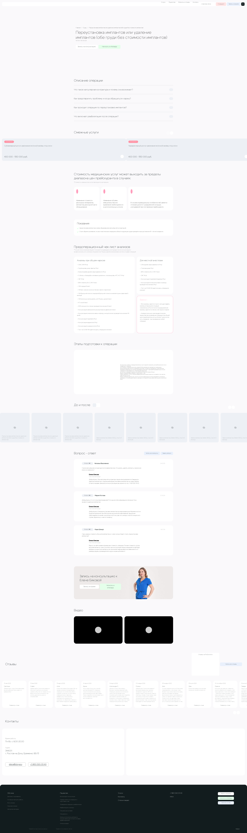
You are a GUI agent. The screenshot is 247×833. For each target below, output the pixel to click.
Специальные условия (66, 810)
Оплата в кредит (64, 823)
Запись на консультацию (87, 46)
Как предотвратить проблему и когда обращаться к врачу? (102, 99)
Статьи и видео (123, 800)
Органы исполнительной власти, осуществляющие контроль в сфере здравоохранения (70, 819)
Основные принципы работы (15, 799)
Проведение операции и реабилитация (70, 804)
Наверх (238, 829)
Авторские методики (13, 809)
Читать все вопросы (152, 453)
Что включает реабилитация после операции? (96, 116)
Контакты (195, 2)
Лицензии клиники (12, 806)
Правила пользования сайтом (64, 829)
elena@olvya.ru (15, 764)
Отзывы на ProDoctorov (205, 654)
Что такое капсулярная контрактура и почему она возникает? (103, 90)
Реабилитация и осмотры (67, 807)
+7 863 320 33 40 (206, 4)
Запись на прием (234, 4)
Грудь (85, 27)
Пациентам (172, 2)
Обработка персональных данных (38, 829)
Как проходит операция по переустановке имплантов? (100, 108)
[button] (171, 133)
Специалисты (63, 814)
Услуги (163, 2)
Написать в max (226, 802)
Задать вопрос (166, 453)
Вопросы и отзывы (184, 2)
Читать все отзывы (231, 664)
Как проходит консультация (67, 796)
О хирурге (221, 4)
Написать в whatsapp (109, 46)
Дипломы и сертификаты (14, 796)
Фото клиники (11, 803)
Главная (78, 27)
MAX (172, 797)
